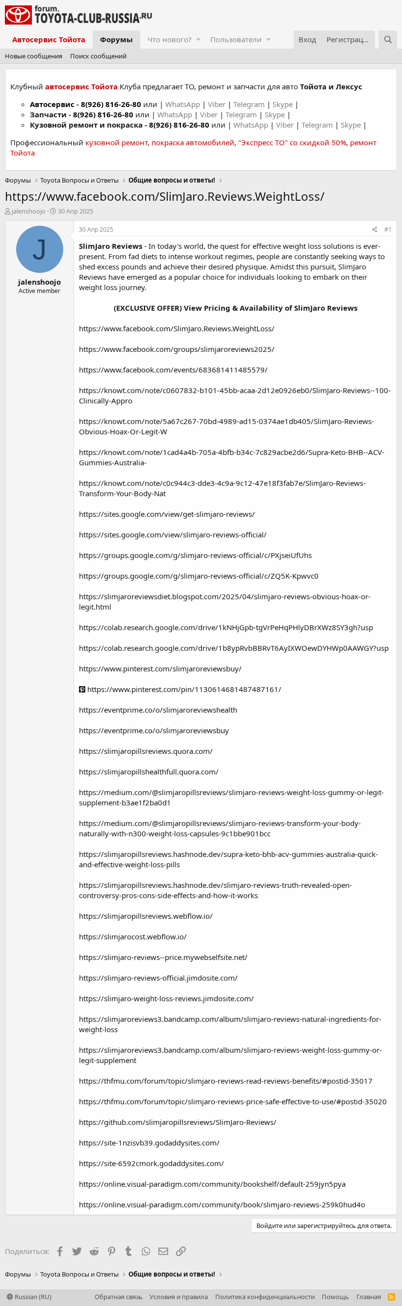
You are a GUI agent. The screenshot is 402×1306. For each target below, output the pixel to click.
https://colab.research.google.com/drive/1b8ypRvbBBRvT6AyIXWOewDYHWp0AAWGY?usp (234, 648)
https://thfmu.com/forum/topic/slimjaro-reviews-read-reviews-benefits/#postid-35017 (226, 1081)
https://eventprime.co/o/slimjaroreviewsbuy (154, 730)
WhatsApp (183, 104)
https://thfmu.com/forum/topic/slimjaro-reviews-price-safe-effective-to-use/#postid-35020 (233, 1101)
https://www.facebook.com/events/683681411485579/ (173, 369)
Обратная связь (119, 1296)
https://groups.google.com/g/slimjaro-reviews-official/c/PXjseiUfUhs (195, 555)
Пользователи (236, 39)
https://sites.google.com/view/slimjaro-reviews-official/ (173, 534)
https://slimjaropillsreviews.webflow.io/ (146, 916)
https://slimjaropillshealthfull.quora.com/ (149, 771)
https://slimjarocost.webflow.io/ (133, 936)
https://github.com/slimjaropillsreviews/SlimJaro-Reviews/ (177, 1122)
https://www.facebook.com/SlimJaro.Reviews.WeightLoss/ (177, 328)
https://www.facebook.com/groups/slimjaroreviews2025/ (177, 349)
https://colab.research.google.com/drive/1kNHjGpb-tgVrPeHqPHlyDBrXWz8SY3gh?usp (226, 627)
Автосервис (52, 104)
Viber (217, 104)
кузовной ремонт (116, 142)
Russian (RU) (32, 1296)
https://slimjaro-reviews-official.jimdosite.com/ (158, 978)
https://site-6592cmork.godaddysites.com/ (151, 1163)
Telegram (250, 104)
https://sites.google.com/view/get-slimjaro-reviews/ (167, 514)
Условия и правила (179, 1296)
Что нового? (170, 39)
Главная (368, 1296)
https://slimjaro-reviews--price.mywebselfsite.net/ (163, 957)
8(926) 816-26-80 (111, 104)
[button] (198, 39)
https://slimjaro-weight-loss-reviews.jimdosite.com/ (166, 998)
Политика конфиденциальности (265, 1296)
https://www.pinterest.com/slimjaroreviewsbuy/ (160, 668)
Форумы (116, 39)
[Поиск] (387, 39)
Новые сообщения (33, 56)
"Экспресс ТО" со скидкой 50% (292, 142)
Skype (284, 104)
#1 (388, 229)
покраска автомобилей (192, 142)
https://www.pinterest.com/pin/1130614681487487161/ (183, 689)
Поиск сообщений (98, 56)
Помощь (335, 1296)
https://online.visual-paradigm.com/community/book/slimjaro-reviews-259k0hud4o (222, 1204)
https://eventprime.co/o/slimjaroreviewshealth (158, 710)
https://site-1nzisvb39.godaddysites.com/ (149, 1142)
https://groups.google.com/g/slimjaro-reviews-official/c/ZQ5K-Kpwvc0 (199, 576)
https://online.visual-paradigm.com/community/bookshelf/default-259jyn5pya (212, 1184)
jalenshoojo (29, 211)
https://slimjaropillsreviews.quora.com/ (146, 751)
